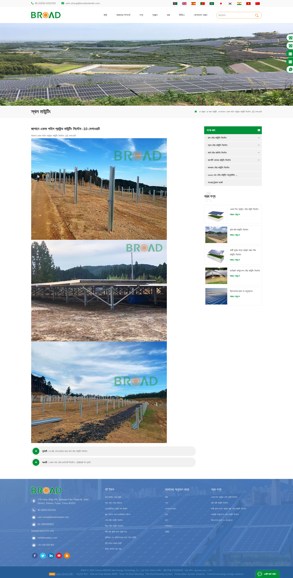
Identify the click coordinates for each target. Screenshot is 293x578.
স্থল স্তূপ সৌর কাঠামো (113, 503)
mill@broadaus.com (47, 538)
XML (167, 531)
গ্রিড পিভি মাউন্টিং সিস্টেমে (114, 526)
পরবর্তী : (45, 462)
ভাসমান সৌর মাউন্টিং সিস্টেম (218, 167)
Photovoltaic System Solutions (190, 574)
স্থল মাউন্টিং (213, 111)
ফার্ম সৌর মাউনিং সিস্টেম (217, 152)
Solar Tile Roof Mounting (131, 574)
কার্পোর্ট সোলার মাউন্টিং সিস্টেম (219, 160)
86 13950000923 (46, 524)
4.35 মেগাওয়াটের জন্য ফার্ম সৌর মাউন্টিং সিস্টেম (68, 451)
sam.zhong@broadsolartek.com (83, 3)
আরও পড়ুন (234, 214)
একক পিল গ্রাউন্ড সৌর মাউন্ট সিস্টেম (244, 209)
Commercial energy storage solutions (225, 574)
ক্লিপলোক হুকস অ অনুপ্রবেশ (241, 291)
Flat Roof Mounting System (159, 574)
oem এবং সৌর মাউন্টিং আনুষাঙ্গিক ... (222, 175)
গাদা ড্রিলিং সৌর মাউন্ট (113, 497)
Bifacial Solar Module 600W (103, 574)
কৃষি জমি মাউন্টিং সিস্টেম (239, 229)
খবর (168, 14)
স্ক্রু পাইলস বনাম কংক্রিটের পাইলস (117, 514)
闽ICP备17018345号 (173, 570)
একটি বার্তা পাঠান (270, 574)
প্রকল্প (155, 14)
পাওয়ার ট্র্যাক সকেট (215, 182)
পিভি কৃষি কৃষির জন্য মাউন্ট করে (116, 531)
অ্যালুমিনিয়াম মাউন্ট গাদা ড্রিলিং (116, 508)
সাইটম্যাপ (168, 526)
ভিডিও (182, 14)
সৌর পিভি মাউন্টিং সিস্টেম (114, 520)
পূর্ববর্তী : (45, 451)
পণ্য (141, 14)
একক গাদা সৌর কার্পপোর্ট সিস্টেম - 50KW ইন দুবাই (70, 462)
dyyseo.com (200, 570)
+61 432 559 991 (46, 545)
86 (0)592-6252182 (45, 3)
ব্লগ (166, 520)
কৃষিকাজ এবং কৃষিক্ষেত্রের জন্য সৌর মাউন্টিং (120, 537)
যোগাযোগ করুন (200, 14)
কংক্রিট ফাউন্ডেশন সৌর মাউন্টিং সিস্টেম (245, 270)
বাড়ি (105, 14)
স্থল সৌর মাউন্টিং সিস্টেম (217, 145)
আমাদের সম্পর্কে (123, 14)
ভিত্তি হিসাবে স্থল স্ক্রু (113, 549)
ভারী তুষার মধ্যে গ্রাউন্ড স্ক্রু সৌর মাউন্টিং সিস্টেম (243, 252)
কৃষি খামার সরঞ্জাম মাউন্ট (113, 543)
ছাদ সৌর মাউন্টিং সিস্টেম (217, 137)
